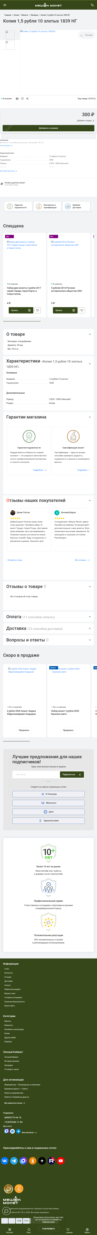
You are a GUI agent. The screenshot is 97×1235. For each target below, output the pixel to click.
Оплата (7, 985)
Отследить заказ (11, 1069)
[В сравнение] (18, 98)
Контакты (8, 973)
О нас (6, 969)
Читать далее (5, 145)
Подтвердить (48, 1229)
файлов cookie (48, 1222)
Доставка (8, 981)
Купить (14, 310)
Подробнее (38, 470)
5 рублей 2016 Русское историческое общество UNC (66, 289)
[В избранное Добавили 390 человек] (23, 98)
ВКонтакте (51, 803)
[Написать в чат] (6, 1211)
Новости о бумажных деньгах (16, 1097)
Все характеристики (7, 171)
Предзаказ (24, 730)
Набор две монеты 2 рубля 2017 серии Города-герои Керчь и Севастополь (24, 291)
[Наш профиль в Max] (6, 1132)
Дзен (51, 812)
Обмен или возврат (12, 989)
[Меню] (4, 5)
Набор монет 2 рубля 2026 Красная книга (65, 712)
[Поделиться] (28, 98)
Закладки (8, 1065)
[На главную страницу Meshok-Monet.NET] (48, 5)
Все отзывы (80, 560)
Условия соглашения (13, 997)
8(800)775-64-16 (12, 1117)
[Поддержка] (92, 5)
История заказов (11, 1061)
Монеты (7, 1021)
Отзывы (7, 977)
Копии (7, 1033)
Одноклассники (51, 820)
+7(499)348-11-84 (13, 1122)
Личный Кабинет (11, 1057)
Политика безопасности (14, 1002)
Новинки (8, 1042)
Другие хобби (10, 1038)
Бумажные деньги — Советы (16, 1089)
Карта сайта (9, 1006)
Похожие (89, 35)
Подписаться (69, 774)
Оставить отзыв (15, 560)
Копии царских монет (15, 184)
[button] (48, 334)
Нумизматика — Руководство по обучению (22, 1085)
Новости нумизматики (13, 1093)
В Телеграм (51, 794)
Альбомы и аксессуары (14, 1029)
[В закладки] (38, 310)
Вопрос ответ (10, 993)
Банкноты (8, 1025)
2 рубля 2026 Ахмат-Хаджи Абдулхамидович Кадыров (21, 712)
